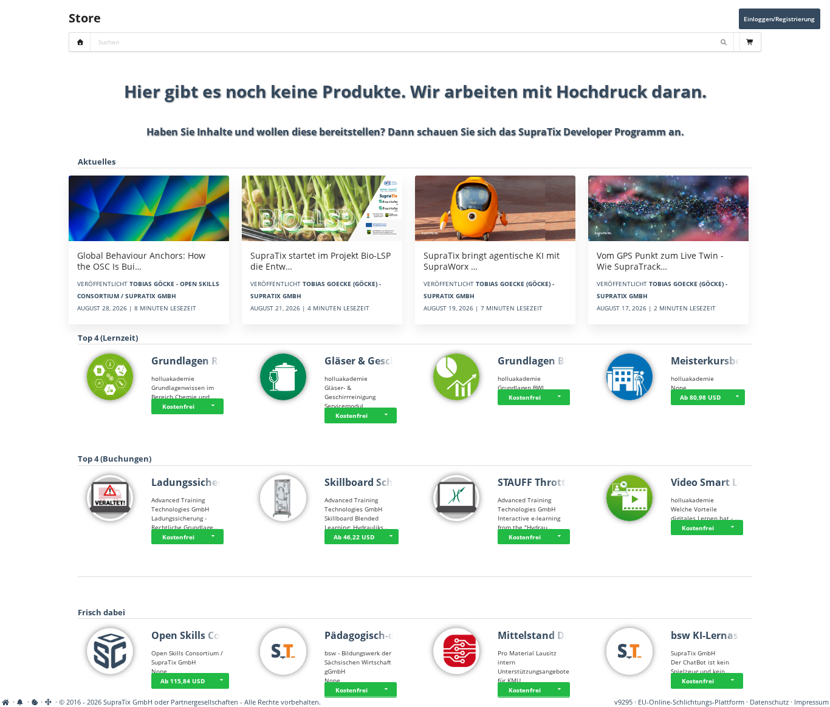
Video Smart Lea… (714, 482)
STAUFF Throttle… (540, 482)
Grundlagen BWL (538, 360)
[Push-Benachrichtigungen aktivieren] (21, 702)
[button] (214, 406)
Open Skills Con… (193, 635)
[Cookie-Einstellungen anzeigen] (35, 702)
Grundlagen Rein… (196, 360)
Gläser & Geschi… (366, 360)
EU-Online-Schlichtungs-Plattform (691, 702)
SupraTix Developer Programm (592, 131)
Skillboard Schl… (364, 482)
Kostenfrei (178, 406)
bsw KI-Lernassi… (713, 635)
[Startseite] (6, 702)
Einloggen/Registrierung (779, 19)
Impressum (811, 702)
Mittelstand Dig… (539, 635)
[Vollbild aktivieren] (48, 702)
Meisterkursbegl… (714, 360)
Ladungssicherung (196, 482)
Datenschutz (769, 702)
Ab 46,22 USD (354, 537)
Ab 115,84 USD (182, 681)
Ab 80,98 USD (700, 397)
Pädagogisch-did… (368, 635)
